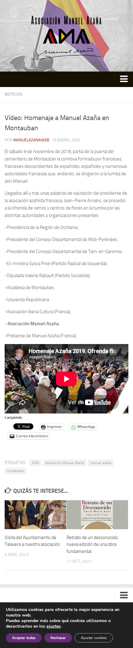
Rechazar (58, 637)
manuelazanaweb (31, 140)
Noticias (14, 94)
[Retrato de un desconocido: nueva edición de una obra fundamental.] (97, 514)
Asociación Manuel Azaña (64, 463)
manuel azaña (100, 463)
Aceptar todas (24, 637)
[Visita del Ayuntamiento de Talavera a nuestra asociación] (35, 514)
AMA (35, 463)
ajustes (53, 626)
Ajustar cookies (94, 637)
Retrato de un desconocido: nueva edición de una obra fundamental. (92, 544)
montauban (15, 471)
